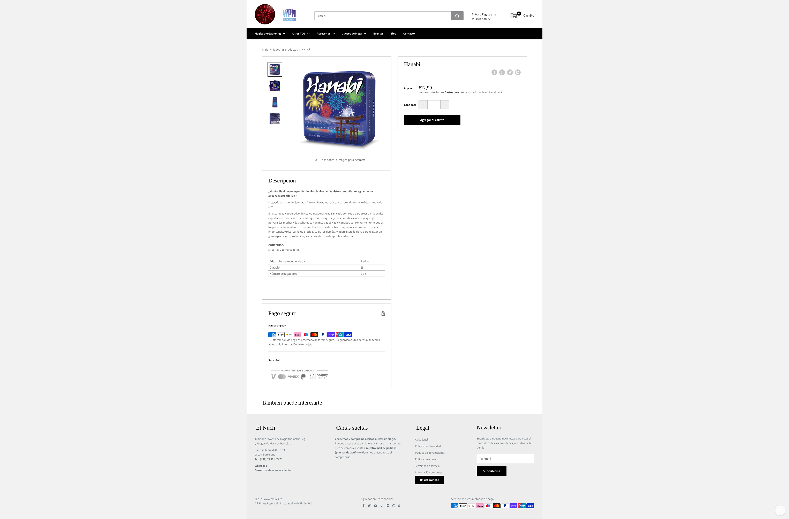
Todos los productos (285, 49)
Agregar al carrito (432, 120)
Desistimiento (429, 480)
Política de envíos (425, 459)
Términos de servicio (427, 466)
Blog (393, 33)
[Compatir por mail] (518, 72)
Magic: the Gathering (268, 33)
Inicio (265, 49)
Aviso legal (421, 439)
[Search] (457, 15)
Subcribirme (491, 471)
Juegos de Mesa (352, 33)
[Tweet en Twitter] (510, 72)
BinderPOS (306, 503)
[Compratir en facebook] (494, 72)
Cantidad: (410, 105)
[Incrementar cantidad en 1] (445, 104)
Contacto (409, 33)
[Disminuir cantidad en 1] (423, 104)
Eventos (378, 33)
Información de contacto (430, 472)
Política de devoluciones (430, 452)
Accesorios (323, 33)
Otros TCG (298, 33)
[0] (514, 15)
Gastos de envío (454, 92)
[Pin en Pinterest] (502, 72)
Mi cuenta (479, 18)
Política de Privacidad (428, 446)
